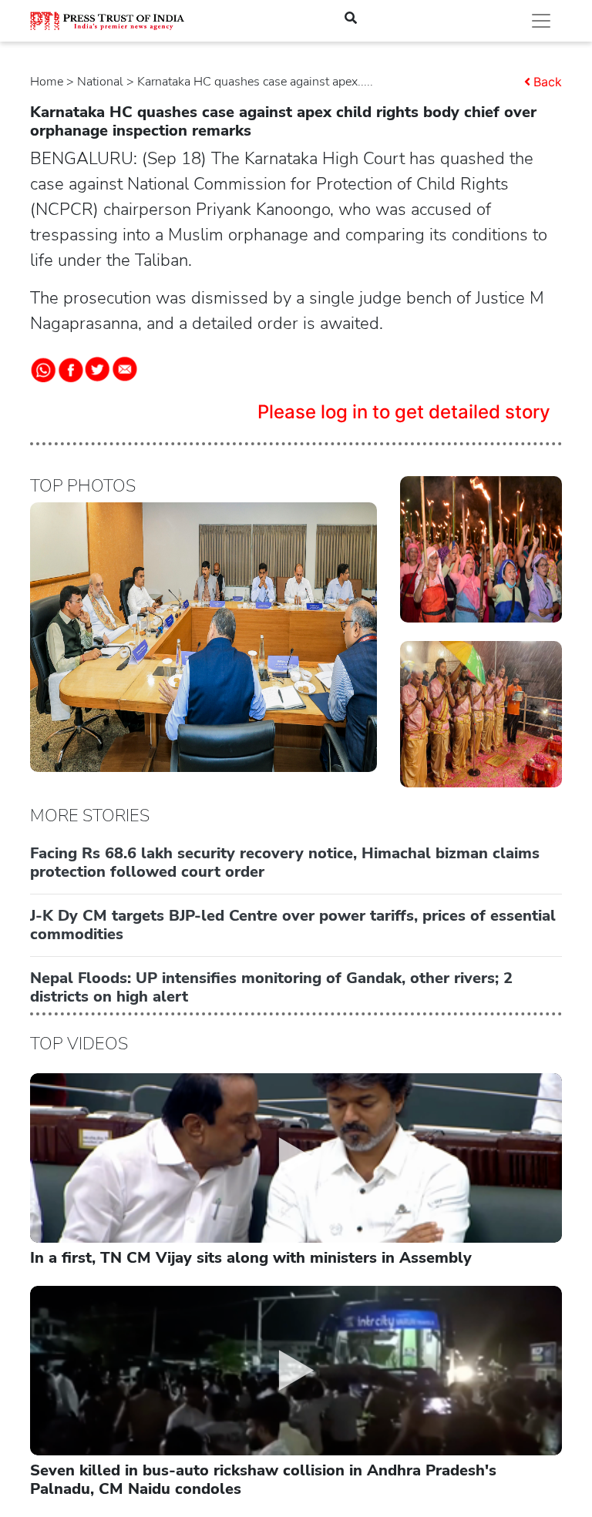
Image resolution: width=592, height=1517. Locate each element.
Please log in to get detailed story (403, 412)
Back (547, 81)
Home (46, 81)
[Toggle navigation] (541, 20)
